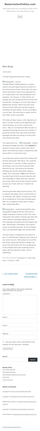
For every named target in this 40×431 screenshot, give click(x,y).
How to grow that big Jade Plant (21, 391)
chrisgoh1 (6, 396)
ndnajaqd (6, 391)
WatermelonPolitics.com (20, 4)
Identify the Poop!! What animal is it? (22, 396)
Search (5, 356)
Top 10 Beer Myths (10, 274)
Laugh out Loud (8, 380)
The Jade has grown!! (9, 372)
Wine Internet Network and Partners (14, 375)
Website (5, 334)
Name (5, 317)
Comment (7, 294)
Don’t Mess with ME (9, 369)
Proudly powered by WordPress (12, 427)
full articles (6, 377)
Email (5, 325)
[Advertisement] (20, 39)
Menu (20, 16)
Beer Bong (21, 258)
